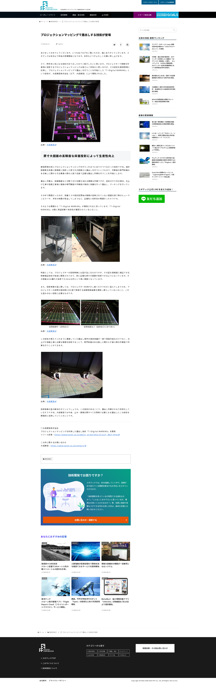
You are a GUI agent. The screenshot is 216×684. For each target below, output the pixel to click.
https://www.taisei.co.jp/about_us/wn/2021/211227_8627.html (86, 434)
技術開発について (50, 668)
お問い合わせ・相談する (86, 519)
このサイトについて (51, 663)
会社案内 (42, 680)
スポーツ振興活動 (145, 15)
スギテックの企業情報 (167, 2)
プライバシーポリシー (57, 680)
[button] (174, 30)
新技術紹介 (48, 459)
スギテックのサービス (150, 2)
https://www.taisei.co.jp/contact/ (67, 445)
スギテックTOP (49, 658)
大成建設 (51, 144)
